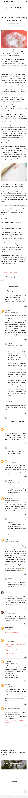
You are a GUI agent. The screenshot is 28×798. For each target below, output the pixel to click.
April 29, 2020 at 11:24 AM (10, 431)
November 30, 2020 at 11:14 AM (11, 541)
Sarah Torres (8, 498)
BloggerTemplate (21, 796)
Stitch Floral (14, 7)
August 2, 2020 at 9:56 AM (10, 462)
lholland (7, 310)
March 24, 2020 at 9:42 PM (10, 403)
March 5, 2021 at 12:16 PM (10, 613)
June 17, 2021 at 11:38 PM (9, 641)
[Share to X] (9, 277)
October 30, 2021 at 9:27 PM (11, 663)
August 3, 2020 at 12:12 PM (13, 482)
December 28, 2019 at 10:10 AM (11, 312)
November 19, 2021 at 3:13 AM (11, 686)
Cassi (6, 539)
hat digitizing (9, 291)
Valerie (7, 612)
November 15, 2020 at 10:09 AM (15, 519)
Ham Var (7, 684)
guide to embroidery (9, 280)
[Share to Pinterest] (12, 277)
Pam (6, 592)
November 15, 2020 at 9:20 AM (11, 500)
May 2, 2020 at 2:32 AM (13, 448)
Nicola (7, 461)
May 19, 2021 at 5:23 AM (9, 629)
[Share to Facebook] (6, 277)
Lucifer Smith (9, 627)
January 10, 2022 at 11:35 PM (10, 710)
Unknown (8, 429)
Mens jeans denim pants (12, 632)
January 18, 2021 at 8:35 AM (10, 594)
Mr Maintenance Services (12, 708)
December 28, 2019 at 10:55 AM (15, 345)
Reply (25, 306)
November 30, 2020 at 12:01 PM (15, 580)
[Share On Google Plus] (15, 277)
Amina (10, 343)
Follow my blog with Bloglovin (9, 272)
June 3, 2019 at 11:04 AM (9, 292)
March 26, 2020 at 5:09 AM (14, 418)
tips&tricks (19, 280)
